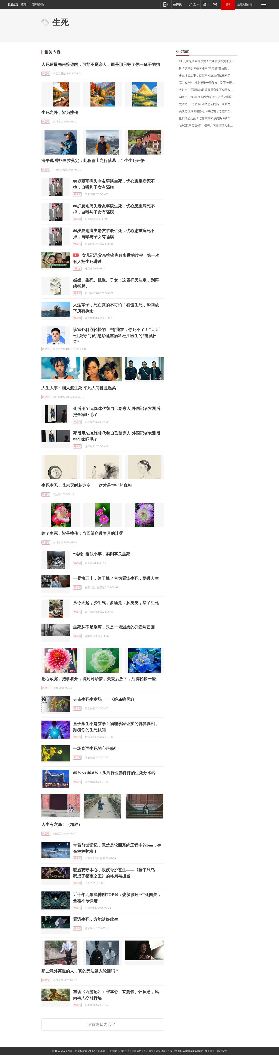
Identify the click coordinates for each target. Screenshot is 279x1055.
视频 (77, 268)
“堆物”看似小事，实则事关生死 (101, 554)
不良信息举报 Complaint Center (185, 1050)
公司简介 (112, 1050)
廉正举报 (210, 1050)
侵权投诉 (222, 1050)
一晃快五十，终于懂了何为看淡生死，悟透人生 (116, 578)
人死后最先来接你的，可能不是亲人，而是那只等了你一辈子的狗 (100, 64)
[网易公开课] (178, 4)
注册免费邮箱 (244, 4)
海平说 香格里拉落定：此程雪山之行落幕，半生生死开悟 (93, 160)
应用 (23, 4)
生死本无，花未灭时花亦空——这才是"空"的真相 (86, 485)
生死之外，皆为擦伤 (59, 112)
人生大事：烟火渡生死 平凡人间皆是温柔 (78, 388)
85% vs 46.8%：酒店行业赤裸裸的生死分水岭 (114, 772)
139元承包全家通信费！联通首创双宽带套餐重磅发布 (208, 61)
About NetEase (96, 1050)
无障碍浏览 (38, 4)
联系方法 (124, 1050)
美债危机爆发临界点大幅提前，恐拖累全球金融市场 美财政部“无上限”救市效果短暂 (208, 111)
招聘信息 (136, 1050)
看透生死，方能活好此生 (95, 919)
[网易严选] (193, 4)
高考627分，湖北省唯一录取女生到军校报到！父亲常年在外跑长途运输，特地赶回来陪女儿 (208, 82)
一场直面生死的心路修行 (95, 748)
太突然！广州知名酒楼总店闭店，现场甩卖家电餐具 (208, 104)
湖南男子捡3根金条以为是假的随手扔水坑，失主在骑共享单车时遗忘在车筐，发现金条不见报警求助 (208, 97)
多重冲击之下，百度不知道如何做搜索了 (204, 75)
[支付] (205, 4)
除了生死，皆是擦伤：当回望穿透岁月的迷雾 (82, 533)
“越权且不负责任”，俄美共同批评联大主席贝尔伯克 (208, 125)
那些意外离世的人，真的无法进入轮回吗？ (80, 971)
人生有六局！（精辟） (61, 824)
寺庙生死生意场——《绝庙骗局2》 (104, 699)
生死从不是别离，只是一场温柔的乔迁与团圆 (114, 627)
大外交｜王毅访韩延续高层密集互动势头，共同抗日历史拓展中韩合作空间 (208, 89)
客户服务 (148, 1050)
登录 (228, 4)
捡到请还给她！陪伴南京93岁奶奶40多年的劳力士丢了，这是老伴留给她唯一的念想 (208, 118)
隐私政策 (160, 1050)
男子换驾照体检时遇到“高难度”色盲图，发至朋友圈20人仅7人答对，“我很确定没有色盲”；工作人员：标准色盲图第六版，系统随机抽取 (208, 68)
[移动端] (166, 4)
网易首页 (13, 4)
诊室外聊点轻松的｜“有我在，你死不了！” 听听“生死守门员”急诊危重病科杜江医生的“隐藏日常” (116, 335)
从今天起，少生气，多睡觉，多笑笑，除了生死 (116, 602)
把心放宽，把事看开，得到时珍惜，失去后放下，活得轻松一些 (98, 678)
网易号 (45, 73)
